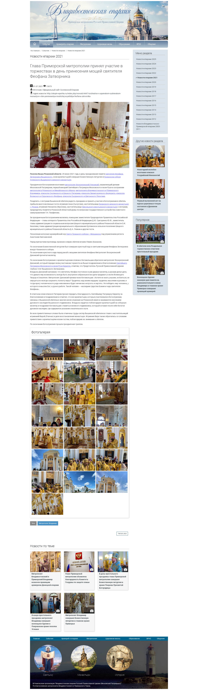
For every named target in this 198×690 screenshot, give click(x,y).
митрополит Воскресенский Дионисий (82, 185)
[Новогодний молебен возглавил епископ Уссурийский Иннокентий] (150, 167)
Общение (152, 44)
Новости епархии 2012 (146, 119)
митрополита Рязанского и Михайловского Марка (52, 190)
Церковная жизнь (104, 44)
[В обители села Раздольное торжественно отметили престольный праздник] (150, 243)
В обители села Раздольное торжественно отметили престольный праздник (149, 249)
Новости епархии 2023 (146, 68)
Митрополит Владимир (48, 523)
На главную (35, 51)
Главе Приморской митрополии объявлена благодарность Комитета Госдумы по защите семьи (77, 578)
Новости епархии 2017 (146, 96)
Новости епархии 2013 (146, 114)
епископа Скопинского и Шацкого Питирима (61, 193)
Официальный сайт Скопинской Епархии (61, 90)
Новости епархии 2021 (76, 51)
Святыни (48, 674)
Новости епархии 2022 (146, 73)
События (46, 44)
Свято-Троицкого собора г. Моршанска (83, 234)
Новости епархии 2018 (146, 91)
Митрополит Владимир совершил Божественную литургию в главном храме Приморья (77, 619)
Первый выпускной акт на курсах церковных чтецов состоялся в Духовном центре (149, 205)
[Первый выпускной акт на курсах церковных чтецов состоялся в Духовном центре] (150, 198)
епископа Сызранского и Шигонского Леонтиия (84, 196)
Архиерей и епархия (65, 44)
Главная (36, 639)
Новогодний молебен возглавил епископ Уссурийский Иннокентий (148, 172)
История (119, 674)
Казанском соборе (112, 177)
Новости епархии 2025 (146, 59)
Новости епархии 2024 (146, 64)
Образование (124, 44)
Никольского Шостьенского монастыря (99, 207)
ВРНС (139, 44)
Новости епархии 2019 (146, 87)
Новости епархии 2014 (146, 110)
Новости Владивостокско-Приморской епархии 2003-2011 (148, 126)
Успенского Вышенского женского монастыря (50, 180)
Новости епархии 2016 (146, 101)
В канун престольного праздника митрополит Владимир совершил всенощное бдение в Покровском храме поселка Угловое (44, 622)
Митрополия (85, 44)
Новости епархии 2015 (146, 105)
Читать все (122, 534)
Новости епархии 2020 (146, 82)
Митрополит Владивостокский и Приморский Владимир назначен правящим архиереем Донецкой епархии (45, 579)
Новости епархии (58, 51)
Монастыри (83, 674)
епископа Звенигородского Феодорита (98, 193)
